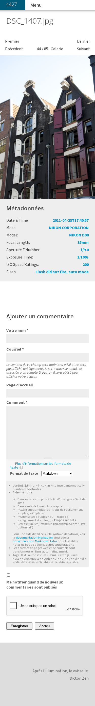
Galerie (57, 49)
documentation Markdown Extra (35, 541)
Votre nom (17, 330)
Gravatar (45, 372)
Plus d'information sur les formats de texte (40, 465)
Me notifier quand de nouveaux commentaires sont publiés (34, 584)
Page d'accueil (19, 385)
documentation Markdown (34, 537)
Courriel (15, 349)
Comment (16, 402)
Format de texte (24, 474)
